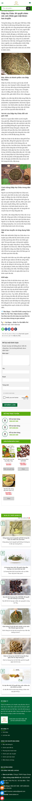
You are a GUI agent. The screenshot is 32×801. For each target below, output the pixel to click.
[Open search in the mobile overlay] (16, 8)
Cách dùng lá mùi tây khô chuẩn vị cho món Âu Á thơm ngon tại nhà (16, 627)
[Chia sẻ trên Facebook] (6, 329)
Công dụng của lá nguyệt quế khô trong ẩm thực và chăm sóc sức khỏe (16, 538)
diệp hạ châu (17, 335)
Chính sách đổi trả (8, 747)
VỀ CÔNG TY (4, 701)
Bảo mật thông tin (8, 744)
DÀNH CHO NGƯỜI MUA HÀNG (10, 741)
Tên (3, 368)
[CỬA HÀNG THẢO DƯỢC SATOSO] (16, 3)
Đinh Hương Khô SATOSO (23, 460)
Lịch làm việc (6, 735)
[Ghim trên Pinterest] (12, 329)
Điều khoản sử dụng (8, 760)
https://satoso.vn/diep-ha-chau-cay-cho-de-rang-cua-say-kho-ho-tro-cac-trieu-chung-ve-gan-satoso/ (15, 316)
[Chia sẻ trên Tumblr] (15, 329)
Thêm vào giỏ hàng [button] (8, 469)
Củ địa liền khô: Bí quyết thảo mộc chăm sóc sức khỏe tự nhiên (16, 686)
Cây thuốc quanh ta (7, 11)
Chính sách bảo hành (9, 757)
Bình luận (5, 353)
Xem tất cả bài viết (23, 518)
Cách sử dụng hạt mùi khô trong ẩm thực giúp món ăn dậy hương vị (16, 656)
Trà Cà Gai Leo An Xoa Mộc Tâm (8, 460)
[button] (2, 3)
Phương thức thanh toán (9, 750)
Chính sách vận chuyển (9, 753)
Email (4, 376)
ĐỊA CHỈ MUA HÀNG (7, 767)
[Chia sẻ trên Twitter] (9, 329)
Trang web (5, 385)
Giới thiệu (5, 732)
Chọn (23, 469)
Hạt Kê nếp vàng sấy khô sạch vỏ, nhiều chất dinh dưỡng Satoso (9, 491)
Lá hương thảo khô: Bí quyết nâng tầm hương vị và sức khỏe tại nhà (16, 568)
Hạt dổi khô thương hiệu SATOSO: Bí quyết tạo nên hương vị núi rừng (16, 597)
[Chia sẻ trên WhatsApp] (2, 329)
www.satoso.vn (13, 794)
